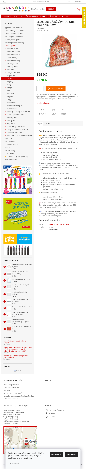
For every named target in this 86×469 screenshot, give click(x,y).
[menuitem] (12, 16)
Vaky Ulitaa (11, 103)
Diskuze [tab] (47, 124)
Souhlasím (71, 454)
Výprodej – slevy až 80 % (14, 28)
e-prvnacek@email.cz (56, 410)
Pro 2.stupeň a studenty (14, 37)
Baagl (9, 85)
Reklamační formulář (11, 399)
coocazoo (10, 93)
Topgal (9, 100)
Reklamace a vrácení (11, 387)
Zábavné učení (12, 49)
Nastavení (14, 463)
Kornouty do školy (13, 61)
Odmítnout (56, 454)
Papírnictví (9, 138)
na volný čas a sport (12, 40)
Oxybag (10, 82)
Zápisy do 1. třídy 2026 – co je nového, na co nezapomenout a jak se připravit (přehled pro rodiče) (17, 349)
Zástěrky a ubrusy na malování (18, 111)
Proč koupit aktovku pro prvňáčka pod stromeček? (16, 356)
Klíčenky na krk (12, 64)
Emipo (9, 88)
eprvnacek (52, 417)
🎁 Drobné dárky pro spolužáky (16, 156)
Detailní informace (43, 103)
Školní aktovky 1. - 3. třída (14, 31)
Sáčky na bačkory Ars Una (59, 224)
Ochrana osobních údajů (12, 393)
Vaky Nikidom (12, 108)
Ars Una (10, 78)
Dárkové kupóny (11, 159)
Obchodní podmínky (41, 2)
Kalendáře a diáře (11, 144)
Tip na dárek (9, 153)
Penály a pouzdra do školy (14, 43)
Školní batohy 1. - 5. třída (14, 34)
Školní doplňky (10, 46)
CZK (69, 2)
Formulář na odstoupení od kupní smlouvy (19, 396)
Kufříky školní (12, 121)
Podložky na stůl (13, 118)
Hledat (51, 9)
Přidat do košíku (57, 88)
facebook (52, 413)
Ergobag (10, 96)
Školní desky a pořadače (16, 126)
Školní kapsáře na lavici (15, 115)
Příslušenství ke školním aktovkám (19, 136)
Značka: (43, 31)
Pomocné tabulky (13, 52)
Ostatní (7, 147)
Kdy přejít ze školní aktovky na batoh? (15, 342)
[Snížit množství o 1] (44, 90)
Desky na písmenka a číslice (17, 129)
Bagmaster (11, 76)
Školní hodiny (12, 58)
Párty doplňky (10, 141)
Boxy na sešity (12, 123)
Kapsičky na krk (12, 67)
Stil (8, 91)
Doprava (6, 390)
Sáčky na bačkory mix (15, 106)
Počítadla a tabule (13, 55)
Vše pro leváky (10, 151)
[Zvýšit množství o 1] (44, 87)
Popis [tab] (40, 124)
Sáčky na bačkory (13, 73)
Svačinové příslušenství (15, 133)
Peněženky (11, 70)
